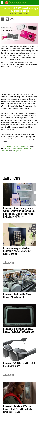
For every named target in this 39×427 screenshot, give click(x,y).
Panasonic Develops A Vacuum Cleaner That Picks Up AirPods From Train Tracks (17, 409)
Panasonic (4, 151)
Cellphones (11, 146)
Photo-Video (20, 146)
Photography (16, 151)
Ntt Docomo (27, 148)
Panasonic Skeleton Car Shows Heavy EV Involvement (18, 295)
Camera (8, 148)
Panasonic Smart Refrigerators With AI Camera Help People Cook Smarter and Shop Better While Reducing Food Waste (19, 212)
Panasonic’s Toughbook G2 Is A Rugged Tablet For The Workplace (18, 330)
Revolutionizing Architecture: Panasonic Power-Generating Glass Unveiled (17, 251)
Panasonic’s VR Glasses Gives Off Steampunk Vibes (19, 364)
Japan (14, 148)
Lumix (19, 148)
